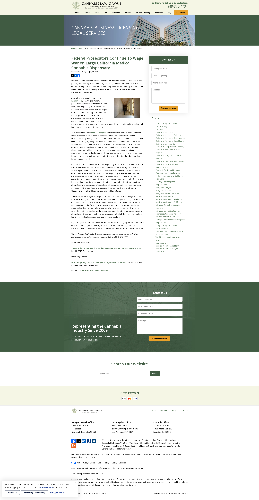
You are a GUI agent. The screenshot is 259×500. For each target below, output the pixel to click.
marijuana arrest (163, 243)
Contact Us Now (168, 108)
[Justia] (89, 441)
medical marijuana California (168, 246)
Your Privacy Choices (86, 463)
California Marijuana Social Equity (170, 141)
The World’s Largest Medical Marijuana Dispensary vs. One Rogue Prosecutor (106, 248)
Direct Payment (129, 393)
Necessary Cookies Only (34, 492)
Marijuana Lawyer (163, 187)
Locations (159, 13)
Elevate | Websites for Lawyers (171, 493)
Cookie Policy (103, 463)
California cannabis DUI (166, 144)
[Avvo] (94, 441)
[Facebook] (73, 441)
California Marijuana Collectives (94, 270)
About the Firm (101, 13)
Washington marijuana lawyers (169, 237)
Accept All (12, 492)
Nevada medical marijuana (167, 216)
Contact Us (180, 13)
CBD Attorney (161, 126)
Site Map (173, 410)
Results (128, 13)
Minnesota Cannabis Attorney (168, 214)
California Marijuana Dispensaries (170, 138)
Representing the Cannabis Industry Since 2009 (96, 328)
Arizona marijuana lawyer (167, 123)
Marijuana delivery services (167, 193)
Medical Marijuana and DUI (167, 196)
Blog (169, 13)
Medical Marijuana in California (169, 202)
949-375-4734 (177, 6)
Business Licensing (143, 13)
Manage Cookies (119, 463)
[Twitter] (78, 441)
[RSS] (73, 445)
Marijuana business (164, 190)
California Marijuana (164, 132)
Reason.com (76, 101)
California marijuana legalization (170, 161)
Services (87, 13)
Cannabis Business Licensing (168, 170)
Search (155, 373)
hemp (158, 240)
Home (76, 13)
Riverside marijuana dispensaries (170, 231)
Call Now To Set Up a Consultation (170, 3)
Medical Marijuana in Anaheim (169, 199)
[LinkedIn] (84, 441)
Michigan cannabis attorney (168, 211)
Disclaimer (163, 410)
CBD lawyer (160, 129)
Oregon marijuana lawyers (167, 225)
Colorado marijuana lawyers (168, 173)
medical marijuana (99, 132)
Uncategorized (162, 234)
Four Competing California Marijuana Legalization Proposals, (99, 262)
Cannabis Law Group (97, 493)
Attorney (116, 13)
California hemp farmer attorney (170, 147)
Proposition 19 (162, 228)
